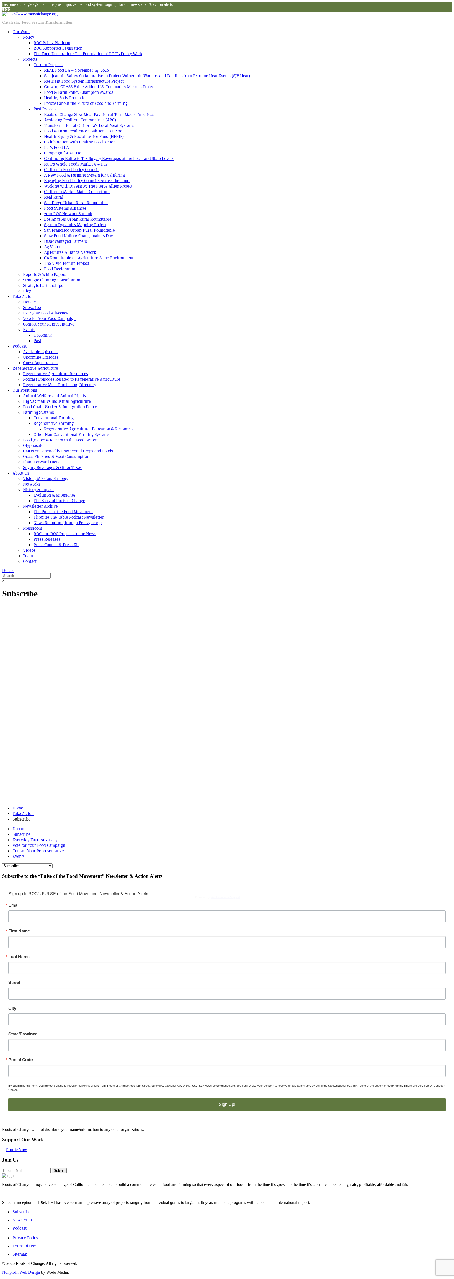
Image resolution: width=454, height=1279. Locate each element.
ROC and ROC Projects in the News (65, 534)
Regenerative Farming (54, 423)
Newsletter (22, 1220)
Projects (30, 59)
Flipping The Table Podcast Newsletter (69, 517)
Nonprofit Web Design (21, 1272)
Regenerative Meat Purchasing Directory (59, 385)
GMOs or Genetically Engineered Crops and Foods (68, 451)
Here (6, 9)
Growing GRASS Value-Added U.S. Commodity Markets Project (99, 87)
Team (28, 556)
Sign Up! (227, 1104)
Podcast (20, 346)
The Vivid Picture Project (66, 263)
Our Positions (25, 390)
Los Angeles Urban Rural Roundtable (77, 219)
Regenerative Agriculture (35, 368)
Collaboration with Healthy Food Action (80, 142)
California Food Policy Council (71, 169)
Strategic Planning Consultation (51, 280)
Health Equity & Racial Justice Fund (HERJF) (84, 136)
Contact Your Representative (48, 324)
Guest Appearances (40, 362)
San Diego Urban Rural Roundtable (76, 202)
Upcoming (43, 335)
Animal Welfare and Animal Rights (54, 396)
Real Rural (53, 197)
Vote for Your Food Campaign (49, 318)
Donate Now (16, 1149)
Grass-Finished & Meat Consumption (56, 456)
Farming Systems (38, 412)
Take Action (23, 296)
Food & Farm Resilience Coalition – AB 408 (83, 131)
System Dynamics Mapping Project (75, 225)
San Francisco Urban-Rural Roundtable (79, 230)
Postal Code (20, 1060)
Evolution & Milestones (55, 495)
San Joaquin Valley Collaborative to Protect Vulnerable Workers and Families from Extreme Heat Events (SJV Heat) (147, 76)
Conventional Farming (54, 418)
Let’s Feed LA (56, 147)
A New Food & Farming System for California (84, 175)
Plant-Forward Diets (41, 462)
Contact (30, 561)
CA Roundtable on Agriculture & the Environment (88, 258)
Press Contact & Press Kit (56, 545)
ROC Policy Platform (52, 42)
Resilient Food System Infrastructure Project (84, 81)
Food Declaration (59, 269)
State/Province (23, 1034)
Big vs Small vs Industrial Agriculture (57, 401)
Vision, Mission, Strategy (45, 478)
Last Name (19, 957)
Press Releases (47, 539)
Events (29, 329)
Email (13, 905)
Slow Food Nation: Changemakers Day (78, 236)
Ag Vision (52, 247)
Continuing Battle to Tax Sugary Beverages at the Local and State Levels (109, 158)
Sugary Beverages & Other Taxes (52, 467)
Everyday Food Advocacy (45, 313)
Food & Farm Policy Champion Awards (78, 92)
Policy (28, 37)
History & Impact (38, 489)
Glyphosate (33, 445)
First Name (19, 931)
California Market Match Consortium (77, 191)
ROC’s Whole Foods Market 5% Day (76, 164)
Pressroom (32, 528)
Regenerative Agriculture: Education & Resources (88, 429)
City (12, 1008)
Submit (59, 1171)
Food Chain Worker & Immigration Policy (60, 407)
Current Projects (48, 65)
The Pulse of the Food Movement (63, 511)
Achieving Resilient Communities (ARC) (80, 120)
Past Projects (45, 109)
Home (18, 808)
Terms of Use (24, 1246)
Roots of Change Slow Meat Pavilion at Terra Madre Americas (99, 114)
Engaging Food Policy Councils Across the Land (87, 180)
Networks (31, 484)
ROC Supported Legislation (58, 48)
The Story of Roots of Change (59, 500)
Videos (29, 550)
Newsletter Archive (40, 506)
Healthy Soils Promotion (66, 98)
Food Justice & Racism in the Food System (61, 440)
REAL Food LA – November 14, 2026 (76, 70)
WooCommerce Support (225, 897)
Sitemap (20, 1254)
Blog (27, 291)
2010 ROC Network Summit (68, 213)
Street (14, 982)
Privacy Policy (25, 1238)
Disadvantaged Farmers (65, 241)
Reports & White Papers (44, 274)
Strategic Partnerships (43, 285)
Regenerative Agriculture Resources (55, 374)
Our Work (21, 31)
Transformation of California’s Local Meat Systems (89, 125)
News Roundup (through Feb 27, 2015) (68, 522)
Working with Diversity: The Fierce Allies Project (88, 186)
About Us (21, 473)
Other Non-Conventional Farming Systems (71, 434)
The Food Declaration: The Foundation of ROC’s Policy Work (88, 53)
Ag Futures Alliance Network (70, 252)
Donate (29, 302)
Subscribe (32, 307)
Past (37, 340)
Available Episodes (40, 351)
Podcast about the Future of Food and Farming (85, 103)
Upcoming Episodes (41, 357)
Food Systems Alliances (65, 208)
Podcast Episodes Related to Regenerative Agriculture (71, 379)
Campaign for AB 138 (62, 153)
